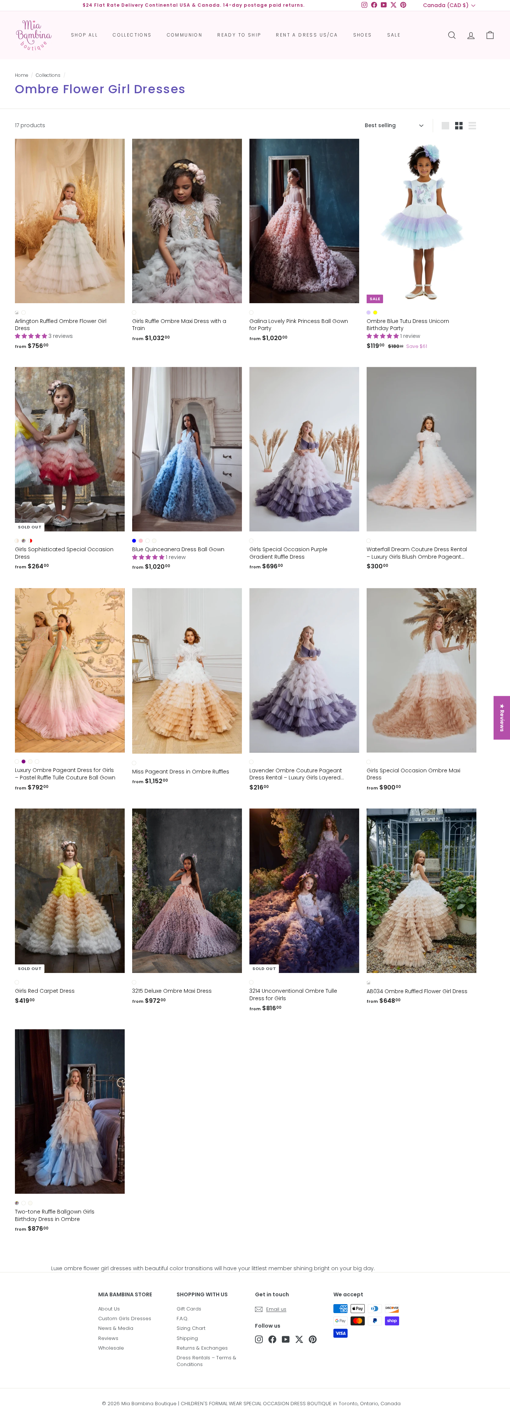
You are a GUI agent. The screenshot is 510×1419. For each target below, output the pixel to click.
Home (21, 75)
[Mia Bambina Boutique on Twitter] (299, 1339)
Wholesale (111, 1347)
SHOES (362, 35)
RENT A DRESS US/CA (307, 35)
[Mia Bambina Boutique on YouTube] (286, 1339)
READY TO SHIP (239, 35)
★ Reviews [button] (502, 718)
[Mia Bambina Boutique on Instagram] (259, 1339)
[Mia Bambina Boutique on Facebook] (272, 1339)
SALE (394, 35)
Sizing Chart (191, 1328)
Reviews (108, 1338)
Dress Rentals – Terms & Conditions (206, 1361)
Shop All (84, 35)
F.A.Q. (182, 1318)
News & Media (115, 1328)
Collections (132, 35)
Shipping (187, 1338)
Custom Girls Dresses (124, 1318)
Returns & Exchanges (202, 1347)
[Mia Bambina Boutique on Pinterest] (313, 1339)
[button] (32, 336)
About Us (109, 1308)
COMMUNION (185, 35)
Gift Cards (189, 1308)
